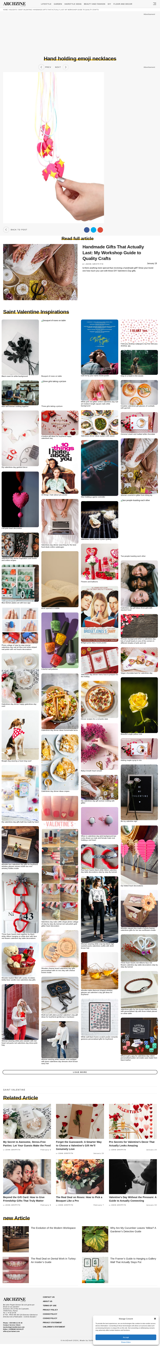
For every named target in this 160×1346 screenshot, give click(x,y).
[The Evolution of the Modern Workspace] (16, 1239)
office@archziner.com (11, 1331)
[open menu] (154, 4)
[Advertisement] (80, 33)
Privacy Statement (52, 1323)
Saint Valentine (25, 10)
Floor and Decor (123, 4)
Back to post (18, 230)
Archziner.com (15, 4)
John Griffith (95, 264)
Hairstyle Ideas (73, 4)
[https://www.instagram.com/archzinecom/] (137, 1309)
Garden (58, 4)
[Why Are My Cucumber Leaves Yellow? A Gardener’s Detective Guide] (95, 1239)
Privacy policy (50, 1310)
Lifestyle (46, 4)
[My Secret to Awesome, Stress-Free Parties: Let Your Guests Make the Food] (27, 1121)
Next (59, 67)
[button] (155, 1318)
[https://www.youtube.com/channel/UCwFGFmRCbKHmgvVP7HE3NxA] (141, 1309)
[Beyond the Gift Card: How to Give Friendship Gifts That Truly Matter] (27, 1176)
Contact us (49, 1297)
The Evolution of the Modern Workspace (53, 1228)
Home (5, 10)
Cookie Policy (50, 1318)
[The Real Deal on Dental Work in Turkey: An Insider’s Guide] (16, 1270)
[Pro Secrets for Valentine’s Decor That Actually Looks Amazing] (133, 1121)
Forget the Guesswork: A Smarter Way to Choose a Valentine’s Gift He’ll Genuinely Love (79, 1145)
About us (47, 1301)
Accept (126, 1337)
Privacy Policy (126, 1342)
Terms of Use (49, 1306)
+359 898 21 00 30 (15, 1323)
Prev (47, 67)
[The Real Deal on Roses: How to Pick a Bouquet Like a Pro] (80, 1176)
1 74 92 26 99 (11, 1313)
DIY (109, 4)
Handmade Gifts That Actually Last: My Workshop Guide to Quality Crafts (66, 10)
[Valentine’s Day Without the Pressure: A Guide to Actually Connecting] (133, 1176)
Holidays (13, 10)
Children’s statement (54, 1327)
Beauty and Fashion (94, 4)
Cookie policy (50, 1314)
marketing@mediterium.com (14, 1327)
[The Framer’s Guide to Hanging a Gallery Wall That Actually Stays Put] (95, 1270)
